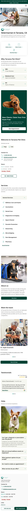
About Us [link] (3, 504)
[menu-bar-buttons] (26, 6)
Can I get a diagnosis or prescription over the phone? (13, 438)
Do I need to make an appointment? (13, 464)
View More (14, 298)
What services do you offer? (10, 469)
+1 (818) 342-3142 (7, 486)
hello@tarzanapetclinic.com (9, 489)
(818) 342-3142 (7, 508)
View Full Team (14, 362)
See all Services (5, 245)
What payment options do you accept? (11, 458)
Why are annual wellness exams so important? (12, 452)
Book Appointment (20, 508)
